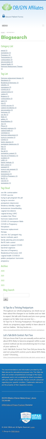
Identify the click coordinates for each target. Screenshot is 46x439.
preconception (18, 240)
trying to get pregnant (9, 198)
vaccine (4, 235)
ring (20, 235)
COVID (19, 245)
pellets (3, 258)
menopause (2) (6, 87)
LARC (14, 214)
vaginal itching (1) (7, 92)
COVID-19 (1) (5, 89)
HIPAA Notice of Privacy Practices (13, 404)
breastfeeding (16, 208)
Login (32, 427)
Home (3, 32)
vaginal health (6, 256)
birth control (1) (6, 165)
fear (9, 216)
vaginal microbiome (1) (8, 108)
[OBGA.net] (23, 8)
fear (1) (3, 146)
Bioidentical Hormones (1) (10, 83)
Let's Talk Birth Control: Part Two (18, 335)
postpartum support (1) (8, 153)
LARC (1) (4, 160)
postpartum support (8, 245)
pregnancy (5, 261)
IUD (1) (3, 149)
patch (16, 237)
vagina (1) (4, 94)
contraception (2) (6, 60)
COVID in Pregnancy (9, 224)
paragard (14, 235)
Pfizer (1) (4, 126)
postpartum (10, 258)
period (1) (4, 50)
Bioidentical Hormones (9, 253)
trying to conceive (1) (8, 137)
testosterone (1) (6, 174)
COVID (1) (4, 140)
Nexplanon (5, 227)
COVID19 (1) (5, 133)
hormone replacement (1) (9, 135)
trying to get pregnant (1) (9, 169)
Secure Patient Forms (14, 16)
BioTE (3, 242)
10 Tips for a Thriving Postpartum (18, 307)
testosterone (5, 208)
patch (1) (4, 101)
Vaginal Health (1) (7, 64)
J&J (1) (3, 124)
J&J (9, 235)
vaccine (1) (4, 181)
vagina (17, 206)
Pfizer (14, 216)
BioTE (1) (4, 178)
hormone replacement (9, 219)
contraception (12, 192)
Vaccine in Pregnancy (9, 250)
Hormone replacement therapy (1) (12, 78)
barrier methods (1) (7, 162)
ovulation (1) (5, 158)
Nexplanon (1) (5, 80)
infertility (11, 206)
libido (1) (4, 117)
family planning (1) (7, 142)
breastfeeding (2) (6, 121)
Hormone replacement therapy (9, 230)
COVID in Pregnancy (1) (9, 176)
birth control (10, 242)
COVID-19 (5, 221)
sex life (3, 192)
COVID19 (16, 256)
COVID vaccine (7, 195)
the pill (20, 198)
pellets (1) (4, 119)
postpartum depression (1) (10, 144)
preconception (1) (7, 110)
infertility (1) (5, 85)
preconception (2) (7, 62)
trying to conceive (8, 200)
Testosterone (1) (6, 57)
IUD (20, 253)
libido (21, 221)
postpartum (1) (6, 53)
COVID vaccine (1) (7, 105)
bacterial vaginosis (8, 248)
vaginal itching (6, 214)
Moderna (4, 206)
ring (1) (3, 103)
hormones (20, 258)
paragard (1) (5, 167)
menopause (14, 221)
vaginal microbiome (8, 211)
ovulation (4, 216)
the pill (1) (4, 151)
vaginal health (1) (7, 130)
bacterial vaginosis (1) (8, 128)
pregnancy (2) (5, 171)
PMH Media (15, 431)
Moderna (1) (5, 96)
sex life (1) (4, 115)
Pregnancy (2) (5, 55)
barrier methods (7, 237)
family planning (6, 240)
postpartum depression (10, 203)
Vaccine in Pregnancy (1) (9, 156)
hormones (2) (5, 112)
